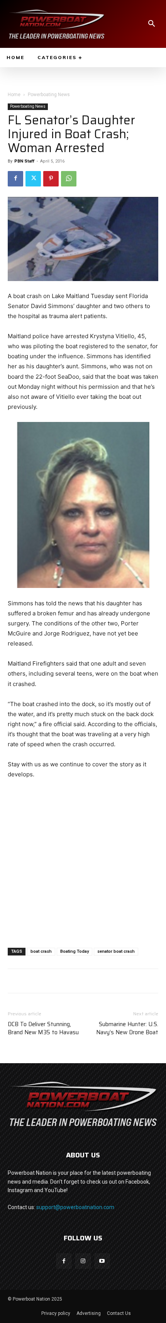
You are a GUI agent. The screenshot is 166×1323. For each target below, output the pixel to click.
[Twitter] (33, 178)
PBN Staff (24, 161)
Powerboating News (49, 94)
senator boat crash (116, 951)
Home (14, 94)
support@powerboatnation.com (75, 1207)
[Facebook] (15, 178)
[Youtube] (102, 1261)
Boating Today (74, 951)
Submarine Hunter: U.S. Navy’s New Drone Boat (127, 1028)
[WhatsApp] (68, 178)
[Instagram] (82, 1261)
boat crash (41, 951)
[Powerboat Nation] (57, 24)
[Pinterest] (51, 178)
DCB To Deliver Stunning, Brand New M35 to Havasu (43, 1028)
